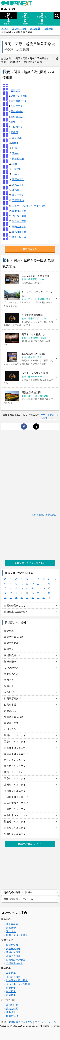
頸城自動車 (10, 661)
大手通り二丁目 (19, 101)
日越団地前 (18, 158)
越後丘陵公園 (19, 237)
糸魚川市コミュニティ (16, 815)
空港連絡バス (42, 17)
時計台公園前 (19, 216)
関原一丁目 (18, 179)
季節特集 (6, 968)
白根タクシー (11, 729)
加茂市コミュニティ (15, 766)
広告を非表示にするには (44, 515)
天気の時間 (12, 1008)
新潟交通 (9, 630)
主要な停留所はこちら (16, 605)
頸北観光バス (11, 673)
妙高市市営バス (12, 704)
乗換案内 (6, 919)
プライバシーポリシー (47, 1022)
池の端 (15, 190)
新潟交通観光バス (13, 637)
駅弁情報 (11, 1012)
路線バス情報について (30, 843)
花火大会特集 (13, 976)
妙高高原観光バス (13, 698)
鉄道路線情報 (13, 948)
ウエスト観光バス (13, 717)
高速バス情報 (13, 956)
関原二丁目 (18, 184)
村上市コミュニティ (15, 760)
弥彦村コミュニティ (15, 833)
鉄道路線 (42, 24)
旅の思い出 (12, 1016)
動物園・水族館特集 (17, 980)
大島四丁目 (17, 127)
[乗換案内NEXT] (18, 4)
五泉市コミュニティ (15, 741)
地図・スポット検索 (17, 935)
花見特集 (11, 973)
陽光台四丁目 (19, 231)
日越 (14, 148)
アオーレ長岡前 (19, 95)
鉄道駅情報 (12, 945)
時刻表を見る (30, 249)
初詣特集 (11, 991)
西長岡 (14, 132)
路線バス (8, 17)
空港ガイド (8, 24)
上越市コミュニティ (15, 809)
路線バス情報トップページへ (19, 899)
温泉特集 (11, 995)
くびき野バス (11, 667)
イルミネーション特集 (18, 984)
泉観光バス (10, 710)
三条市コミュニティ (15, 778)
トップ (4, 28)
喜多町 (15, 143)
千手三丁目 (17, 106)
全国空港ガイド (14, 963)
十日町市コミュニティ (16, 797)
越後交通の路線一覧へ (16, 611)
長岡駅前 (15, 90)
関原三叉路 (18, 200)
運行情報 (11, 931)
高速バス (25, 17)
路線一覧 (48, 28)
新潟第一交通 (11, 723)
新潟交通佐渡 (11, 643)
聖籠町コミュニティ (15, 821)
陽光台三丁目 (19, 226)
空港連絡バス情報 (15, 959)
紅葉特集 (11, 987)
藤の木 (15, 153)
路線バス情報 (8, 9)
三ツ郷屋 (17, 137)
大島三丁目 (17, 122)
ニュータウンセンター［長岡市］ (30, 205)
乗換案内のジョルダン (20, 1022)
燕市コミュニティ (13, 772)
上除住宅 (17, 169)
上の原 (15, 174)
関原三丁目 (18, 195)
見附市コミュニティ (15, 784)
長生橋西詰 (17, 116)
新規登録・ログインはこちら (30, 563)
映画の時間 (12, 1005)
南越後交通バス (12, 655)
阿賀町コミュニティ (15, 827)
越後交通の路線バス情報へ (18, 892)
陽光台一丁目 (19, 221)
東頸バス (9, 680)
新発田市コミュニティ (16, 753)
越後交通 (35, 28)
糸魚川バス (10, 692)
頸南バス (9, 686)
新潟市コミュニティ (15, 735)
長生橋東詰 (17, 111)
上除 (14, 163)
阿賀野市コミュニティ (16, 747)
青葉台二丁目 (19, 211)
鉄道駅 (25, 24)
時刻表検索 (12, 924)
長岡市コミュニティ (15, 790)
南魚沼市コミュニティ (16, 803)
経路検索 (11, 927)
